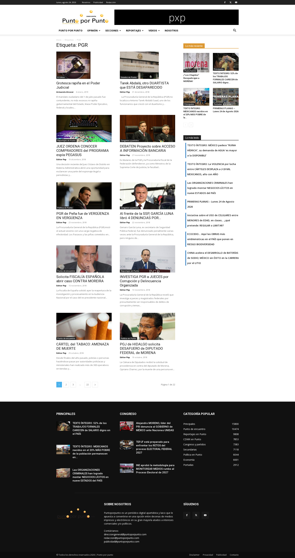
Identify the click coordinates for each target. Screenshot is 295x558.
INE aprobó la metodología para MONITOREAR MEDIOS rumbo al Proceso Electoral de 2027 (155, 469)
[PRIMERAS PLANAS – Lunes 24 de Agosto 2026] (226, 97)
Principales (219, 69)
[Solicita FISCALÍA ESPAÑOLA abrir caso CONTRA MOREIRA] (84, 259)
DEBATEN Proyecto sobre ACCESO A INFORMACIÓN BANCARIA (147, 148)
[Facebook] (224, 2)
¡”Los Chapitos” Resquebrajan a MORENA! (191, 78)
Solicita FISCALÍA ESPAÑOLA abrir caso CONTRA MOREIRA (80, 279)
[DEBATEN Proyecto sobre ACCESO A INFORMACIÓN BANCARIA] (147, 128)
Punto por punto (70, 30)
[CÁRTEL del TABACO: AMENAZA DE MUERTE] (84, 326)
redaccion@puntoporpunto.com (121, 538)
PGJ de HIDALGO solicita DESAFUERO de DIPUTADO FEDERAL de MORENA (141, 348)
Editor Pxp (125, 92)
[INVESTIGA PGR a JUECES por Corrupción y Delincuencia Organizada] (147, 259)
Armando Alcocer (65, 92)
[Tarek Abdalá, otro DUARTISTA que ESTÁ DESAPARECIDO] (147, 65)
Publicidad (98, 2)
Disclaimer (194, 554)
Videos (153, 30)
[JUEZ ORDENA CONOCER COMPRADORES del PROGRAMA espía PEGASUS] (84, 128)
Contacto (234, 554)
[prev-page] (185, 125)
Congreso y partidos (130, 140)
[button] (234, 30)
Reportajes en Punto (66, 140)
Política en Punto (65, 208)
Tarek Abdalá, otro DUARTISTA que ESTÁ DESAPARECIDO (144, 85)
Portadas (218, 104)
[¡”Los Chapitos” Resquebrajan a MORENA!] (196, 62)
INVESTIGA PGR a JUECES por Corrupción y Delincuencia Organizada (144, 281)
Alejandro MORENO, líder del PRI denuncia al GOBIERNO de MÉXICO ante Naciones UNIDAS (155, 427)
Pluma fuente (190, 71)
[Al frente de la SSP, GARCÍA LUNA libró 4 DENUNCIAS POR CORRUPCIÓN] (147, 196)
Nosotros (86, 2)
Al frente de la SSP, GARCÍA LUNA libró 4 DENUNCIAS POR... (146, 216)
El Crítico (61, 77)
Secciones (111, 30)
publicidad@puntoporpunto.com (121, 541)
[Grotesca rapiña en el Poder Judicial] (84, 65)
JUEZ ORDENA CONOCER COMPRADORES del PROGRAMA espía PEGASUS (82, 150)
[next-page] (95, 384)
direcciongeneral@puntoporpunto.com (125, 534)
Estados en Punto (129, 77)
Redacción (111, 2)
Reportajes (133, 30)
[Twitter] (230, 2)
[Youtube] (236, 2)
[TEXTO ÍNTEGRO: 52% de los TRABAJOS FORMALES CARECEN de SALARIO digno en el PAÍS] (226, 62)
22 (87, 384)
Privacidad (208, 554)
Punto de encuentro (66, 271)
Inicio (58, 39)
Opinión (92, 30)
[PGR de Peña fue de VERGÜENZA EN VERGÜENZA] (84, 196)
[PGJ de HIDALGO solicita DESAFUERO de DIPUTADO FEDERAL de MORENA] (147, 326)
